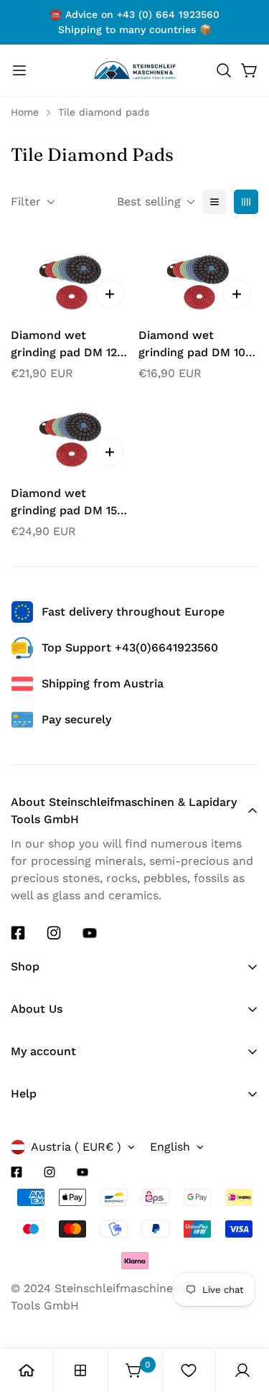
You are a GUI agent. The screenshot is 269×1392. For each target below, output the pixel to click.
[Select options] (109, 293)
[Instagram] (54, 933)
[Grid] (246, 202)
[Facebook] (18, 933)
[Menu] (19, 70)
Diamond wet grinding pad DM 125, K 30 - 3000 (68, 344)
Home (25, 112)
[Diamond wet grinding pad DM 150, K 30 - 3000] (71, 433)
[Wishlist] (188, 1370)
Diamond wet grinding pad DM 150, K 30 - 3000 (69, 502)
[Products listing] (80, 1370)
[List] (214, 202)
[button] (223, 70)
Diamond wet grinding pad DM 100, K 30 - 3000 (196, 344)
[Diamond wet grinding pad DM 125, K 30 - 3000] (71, 276)
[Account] (242, 1370)
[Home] (26, 1370)
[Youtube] (89, 933)
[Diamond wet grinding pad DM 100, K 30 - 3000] (198, 276)
